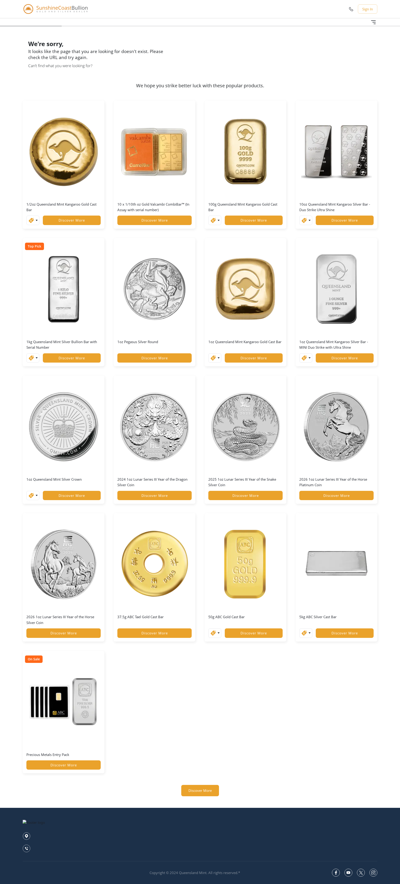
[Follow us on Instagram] (373, 873)
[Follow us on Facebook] (336, 873)
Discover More (72, 220)
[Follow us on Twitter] (361, 873)
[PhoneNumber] (351, 9)
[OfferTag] (32, 220)
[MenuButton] (373, 22)
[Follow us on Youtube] (348, 873)
